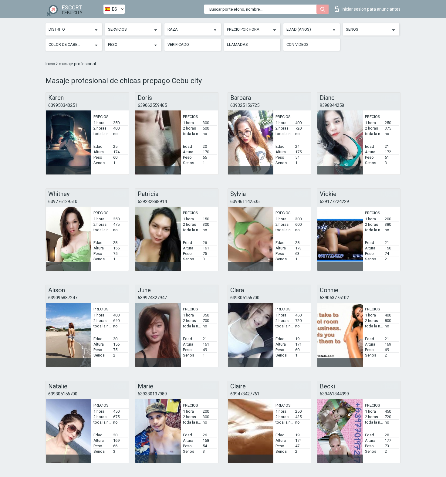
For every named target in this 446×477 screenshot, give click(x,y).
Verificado (178, 44)
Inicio (51, 63)
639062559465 (152, 105)
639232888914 (152, 201)
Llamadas (237, 44)
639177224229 (334, 201)
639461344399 (334, 394)
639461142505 (244, 201)
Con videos (297, 44)
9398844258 (332, 105)
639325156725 (244, 105)
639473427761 (244, 394)
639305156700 (244, 297)
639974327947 (152, 297)
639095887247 (62, 297)
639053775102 (334, 297)
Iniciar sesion (371, 9)
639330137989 (152, 394)
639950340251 (62, 105)
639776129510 (62, 201)
